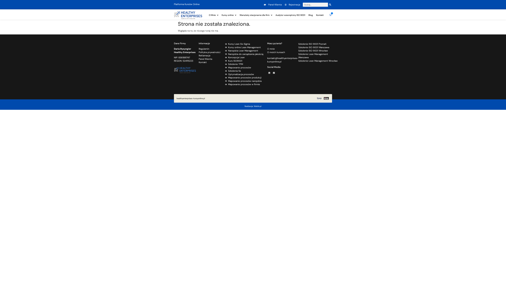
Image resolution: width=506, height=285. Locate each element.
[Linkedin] (269, 73)
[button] (330, 15)
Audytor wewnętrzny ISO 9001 (290, 15)
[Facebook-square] (274, 73)
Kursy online (228, 15)
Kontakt (320, 15)
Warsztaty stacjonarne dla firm (255, 15)
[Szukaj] (330, 5)
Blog (310, 15)
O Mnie (212, 15)
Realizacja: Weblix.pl (253, 106)
